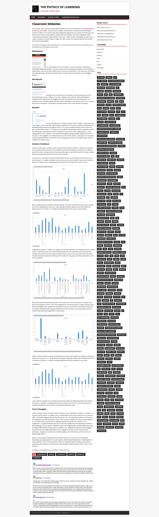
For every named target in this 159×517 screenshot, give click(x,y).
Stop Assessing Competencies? (106, 30)
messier (109, 269)
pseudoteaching (113, 338)
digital (112, 163)
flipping (115, 208)
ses (99, 369)
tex (112, 400)
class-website (41, 454)
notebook (111, 290)
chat (111, 115)
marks (123, 259)
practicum (111, 321)
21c (115, 77)
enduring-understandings (106, 177)
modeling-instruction (105, 280)
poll (117, 314)
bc (116, 101)
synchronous (102, 389)
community (114, 132)
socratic (100, 376)
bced (121, 101)
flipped (115, 204)
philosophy (116, 307)
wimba (122, 424)
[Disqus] (63, 485)
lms (111, 256)
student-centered (103, 379)
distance (120, 166)
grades (113, 225)
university (111, 410)
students (111, 382)
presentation (102, 324)
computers (120, 139)
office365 (101, 293)
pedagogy (118, 300)
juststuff (99, 52)
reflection (120, 348)
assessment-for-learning (106, 98)
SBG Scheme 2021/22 (103, 27)
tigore (100, 406)
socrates (117, 372)
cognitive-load (110, 122)
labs (104, 249)
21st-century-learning (116, 81)
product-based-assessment (106, 331)
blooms (106, 108)
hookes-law (111, 238)
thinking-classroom (112, 403)
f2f (121, 194)
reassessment (109, 348)
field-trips (101, 201)
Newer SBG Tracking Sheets (105, 33)
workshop (119, 427)
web (99, 417)
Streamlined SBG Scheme (104, 40)
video (107, 413)
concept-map (102, 142)
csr (117, 156)
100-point (101, 77)
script (110, 362)
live (106, 256)
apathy (100, 94)
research (121, 352)
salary (107, 355)
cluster (100, 122)
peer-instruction (108, 304)
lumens (116, 259)
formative (101, 211)
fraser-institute (103, 218)
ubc (99, 410)
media (109, 266)
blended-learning (119, 105)
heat (115, 235)
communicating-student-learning (109, 129)
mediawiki (116, 266)
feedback (114, 197)
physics (117, 310)
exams (116, 194)
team (116, 393)
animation (116, 91)
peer (99, 304)
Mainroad (65, 513)
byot (118, 108)
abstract (104, 84)
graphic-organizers (104, 228)
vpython (120, 413)
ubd (104, 410)
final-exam (116, 201)
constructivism (103, 153)
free (112, 218)
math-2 (100, 262)
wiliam (115, 424)
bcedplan (101, 105)
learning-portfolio (104, 252)
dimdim (112, 166)
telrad (119, 396)
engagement (102, 180)
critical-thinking (103, 156)
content (113, 153)
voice (113, 413)
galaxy (108, 221)
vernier (100, 413)
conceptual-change (115, 142)
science (99, 64)
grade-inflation (103, 225)
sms (110, 372)
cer (99, 115)
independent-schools (105, 242)
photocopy (108, 310)
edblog (109, 170)
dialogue (120, 160)
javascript (108, 245)
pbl (99, 300)
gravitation (102, 232)
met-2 (115, 269)
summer (117, 386)
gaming (115, 221)
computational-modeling (106, 139)
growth (100, 235)
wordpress (35, 31)
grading (120, 225)
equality (117, 184)
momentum (118, 280)
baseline (110, 101)
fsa (117, 218)
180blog (109, 77)
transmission (109, 406)
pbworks (105, 300)
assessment (100, 49)
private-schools (114, 324)
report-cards (111, 352)
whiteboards (114, 420)
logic (109, 259)
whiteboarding (103, 420)
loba (116, 256)
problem (100, 328)
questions (101, 345)
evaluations (102, 194)
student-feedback (118, 379)
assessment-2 (118, 94)
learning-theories (119, 252)
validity (119, 410)
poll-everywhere (103, 317)
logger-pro (101, 259)
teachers (101, 393)
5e (98, 84)
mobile (113, 276)
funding (100, 221)
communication (103, 132)
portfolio (114, 317)
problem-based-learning (114, 328)
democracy (111, 160)
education (101, 173)
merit (123, 266)
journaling (117, 245)
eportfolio (101, 184)
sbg (112, 355)
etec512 (100, 190)
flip (109, 204)
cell (123, 112)
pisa (105, 314)
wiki (122, 420)
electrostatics (112, 173)
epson (110, 184)
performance (121, 304)
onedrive (109, 293)
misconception (110, 273)
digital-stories (102, 166)
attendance (101, 101)
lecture (100, 256)
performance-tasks (104, 307)
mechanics (101, 266)
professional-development (106, 335)
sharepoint (106, 369)
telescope (111, 396)
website (112, 417)
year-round (101, 431)
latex (110, 249)
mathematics (109, 262)
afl (117, 88)
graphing (116, 228)
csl (113, 156)
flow (122, 208)
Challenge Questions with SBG (106, 37)
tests (107, 400)
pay (123, 297)
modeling (121, 276)
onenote (117, 293)
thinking (101, 403)
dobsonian (101, 170)
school (118, 355)
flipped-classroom (104, 208)
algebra (100, 91)
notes (119, 290)
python (114, 341)
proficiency (121, 335)
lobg (122, 256)
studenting (101, 382)
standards (120, 376)
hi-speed (122, 235)
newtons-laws (112, 286)
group (118, 232)
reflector (101, 352)
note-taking (102, 290)
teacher (119, 389)
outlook (117, 297)
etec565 (107, 190)
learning (99, 55)
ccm (118, 112)
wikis (99, 424)
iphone (100, 245)
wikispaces (90, 29)
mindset (100, 273)
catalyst (111, 112)
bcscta (108, 105)
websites (71, 454)
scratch (117, 358)
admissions (110, 88)
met (98, 61)
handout (108, 235)
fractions (101, 214)
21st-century (102, 81)
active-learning (115, 84)
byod (112, 108)
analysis (108, 91)
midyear (122, 269)
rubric (100, 355)
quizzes (109, 345)
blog (99, 108)
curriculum (101, 160)
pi (122, 310)
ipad (123, 242)
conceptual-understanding (107, 146)
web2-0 (105, 417)
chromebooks (120, 115)
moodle (44, 31)
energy (120, 177)
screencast (101, 362)
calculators (102, 112)
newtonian (101, 286)
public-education (103, 341)
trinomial (119, 406)
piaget (100, 314)
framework (110, 214)
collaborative (114, 125)
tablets (111, 389)
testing (100, 400)
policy (111, 314)
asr (111, 94)
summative (119, 382)
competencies (102, 136)
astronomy (120, 98)
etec (123, 187)
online (100, 297)
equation (101, 187)
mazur (118, 262)
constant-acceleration (105, 149)
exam (109, 194)
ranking (117, 345)
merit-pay (101, 269)
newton (115, 283)
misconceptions (103, 276)
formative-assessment (114, 211)
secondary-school (104, 365)
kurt (99, 249)
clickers (111, 118)
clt (118, 118)
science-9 (109, 358)
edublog (117, 170)
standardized (110, 376)
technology (61, 454)
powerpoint (102, 321)
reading (100, 348)
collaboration (103, 125)
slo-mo (119, 369)
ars (106, 94)
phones (100, 310)
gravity (110, 232)
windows (101, 427)
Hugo (58, 513)
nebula (107, 283)
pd (111, 300)
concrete (121, 146)
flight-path (101, 204)
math (98, 58)
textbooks (119, 400)
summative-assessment (105, 386)
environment (112, 180)
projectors (101, 338)
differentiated (102, 163)
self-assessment (117, 365)
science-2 (101, 358)
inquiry (116, 242)
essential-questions (113, 187)
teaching (109, 393)
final (109, 201)
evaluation (116, 190)
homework (101, 238)
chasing (105, 115)
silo (113, 369)
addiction (101, 88)
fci (108, 197)
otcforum (108, 297)
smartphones (102, 372)
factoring (101, 197)
